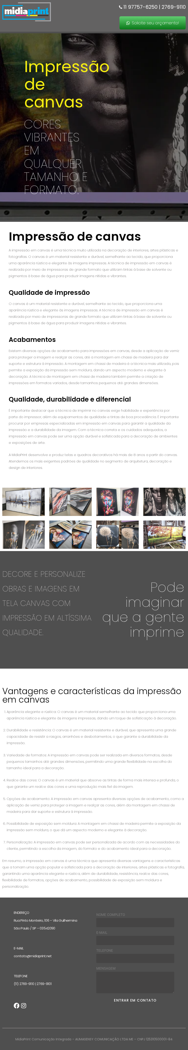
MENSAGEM (106, 968)
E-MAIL (101, 933)
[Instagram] (23, 1005)
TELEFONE (104, 951)
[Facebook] (16, 1005)
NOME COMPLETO (110, 915)
